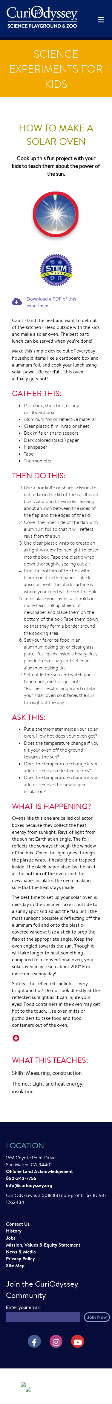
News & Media (21, 1251)
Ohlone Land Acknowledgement (39, 1171)
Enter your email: (23, 1307)
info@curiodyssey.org (29, 1185)
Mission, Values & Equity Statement (43, 1244)
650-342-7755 (21, 1178)
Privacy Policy (20, 1258)
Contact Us (18, 1224)
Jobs (11, 1238)
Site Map (15, 1265)
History (14, 1230)
